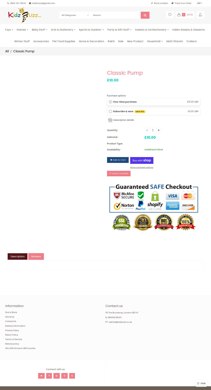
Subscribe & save (128, 111)
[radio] (110, 102)
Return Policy (11, 334)
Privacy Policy (12, 330)
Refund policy (12, 343)
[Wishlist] (170, 14)
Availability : (114, 149)
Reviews (36, 256)
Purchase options (116, 95)
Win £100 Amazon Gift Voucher (20, 348)
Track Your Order (183, 3)
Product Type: (115, 143)
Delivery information (15, 325)
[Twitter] (41, 376)
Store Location (161, 3)
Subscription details (123, 120)
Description (18, 256)
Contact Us (10, 321)
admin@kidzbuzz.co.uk (120, 322)
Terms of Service (13, 339)
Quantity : (112, 130)
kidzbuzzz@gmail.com (43, 3)
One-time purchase (125, 101)
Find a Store (11, 312)
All (7, 51)
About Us (9, 316)
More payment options (141, 167)
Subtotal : (112, 137)
